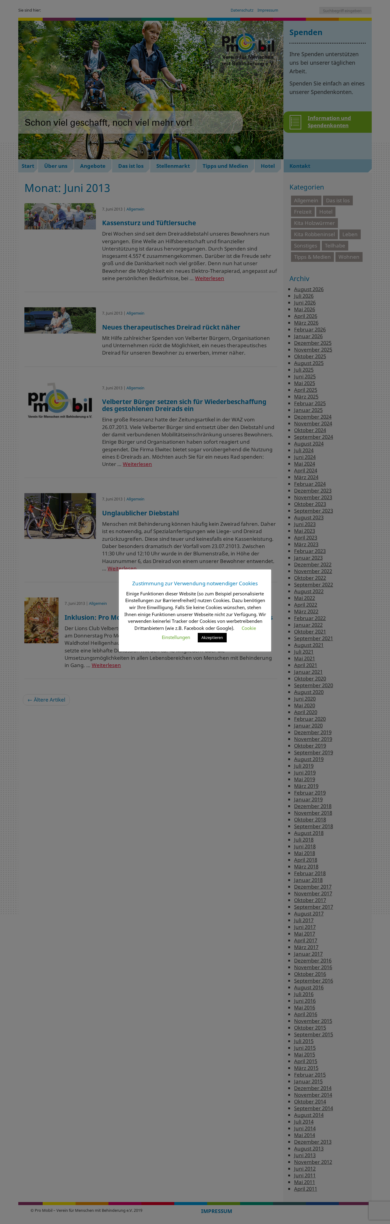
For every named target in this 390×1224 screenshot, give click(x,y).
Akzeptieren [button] (212, 637)
